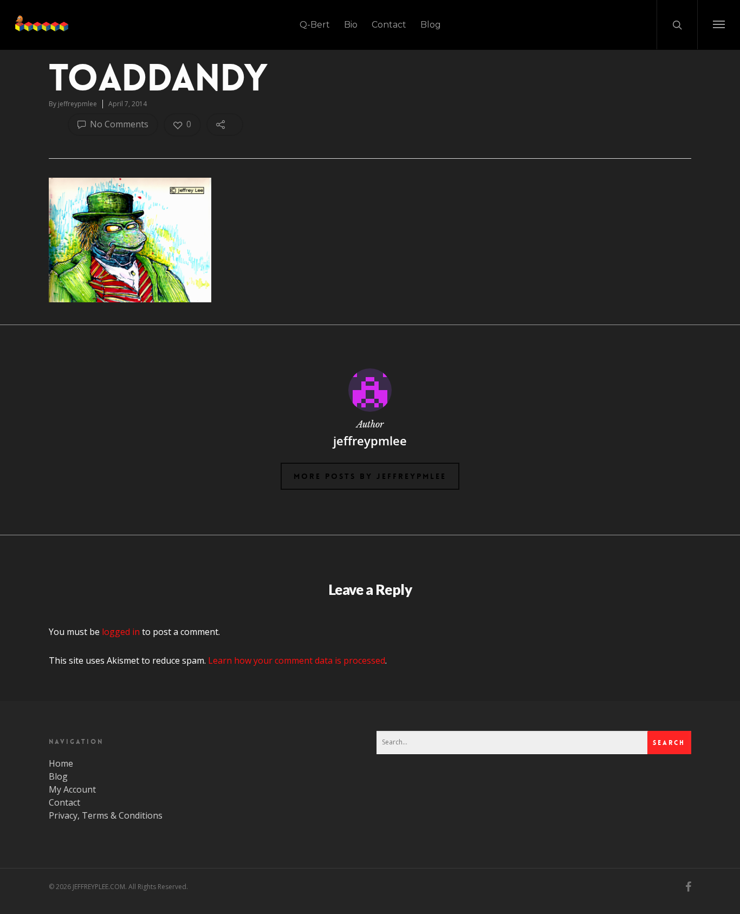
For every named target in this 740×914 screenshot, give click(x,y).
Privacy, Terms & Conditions (106, 815)
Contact (389, 25)
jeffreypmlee (77, 103)
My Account (72, 789)
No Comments (118, 124)
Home (61, 763)
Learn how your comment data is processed (296, 660)
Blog (430, 25)
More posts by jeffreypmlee (370, 476)
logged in (121, 632)
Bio (351, 25)
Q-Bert (315, 25)
